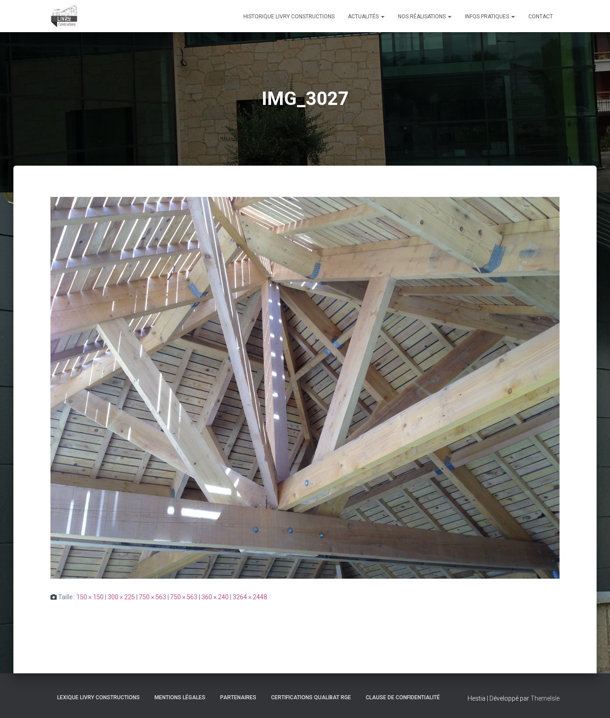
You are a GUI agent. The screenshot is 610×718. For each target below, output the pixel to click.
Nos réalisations (422, 16)
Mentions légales (180, 697)
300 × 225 (121, 597)
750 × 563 (152, 597)
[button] (382, 16)
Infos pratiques (487, 16)
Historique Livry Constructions (288, 16)
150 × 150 (90, 597)
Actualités (364, 16)
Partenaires (238, 697)
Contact (540, 16)
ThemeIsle (545, 698)
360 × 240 (215, 597)
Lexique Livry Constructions (98, 697)
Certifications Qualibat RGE (311, 697)
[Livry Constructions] (64, 16)
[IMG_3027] (305, 387)
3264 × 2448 (250, 597)
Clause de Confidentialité (403, 697)
